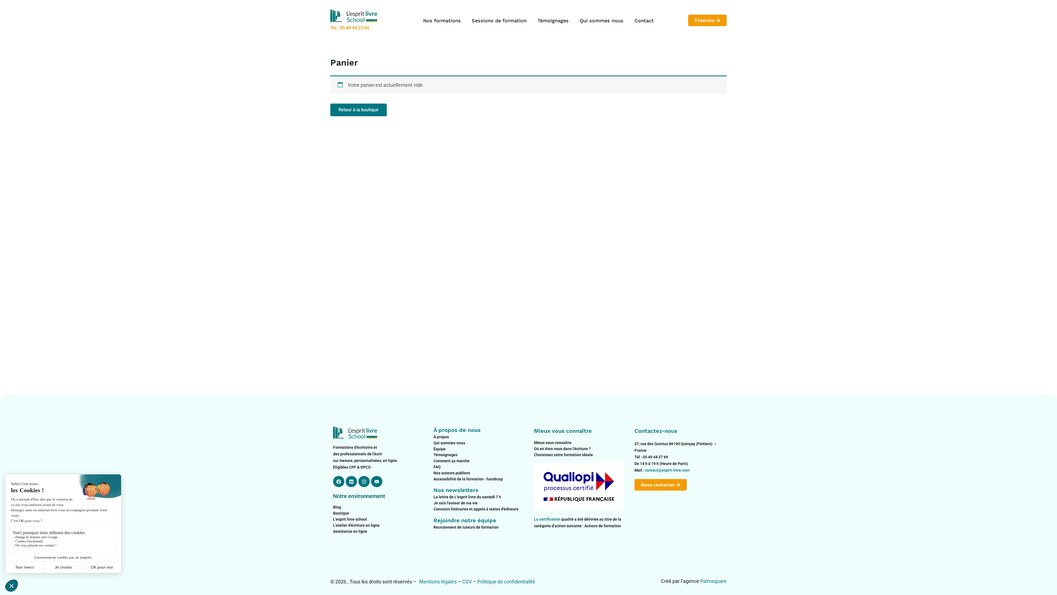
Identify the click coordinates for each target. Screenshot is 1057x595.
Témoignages (553, 20)
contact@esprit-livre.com (667, 470)
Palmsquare (713, 581)
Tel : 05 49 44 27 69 (349, 28)
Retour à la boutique (358, 109)
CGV (467, 582)
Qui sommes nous (601, 20)
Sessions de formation (499, 20)
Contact (644, 20)
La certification (547, 519)
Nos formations (442, 20)
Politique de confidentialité (506, 582)
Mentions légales (438, 582)
